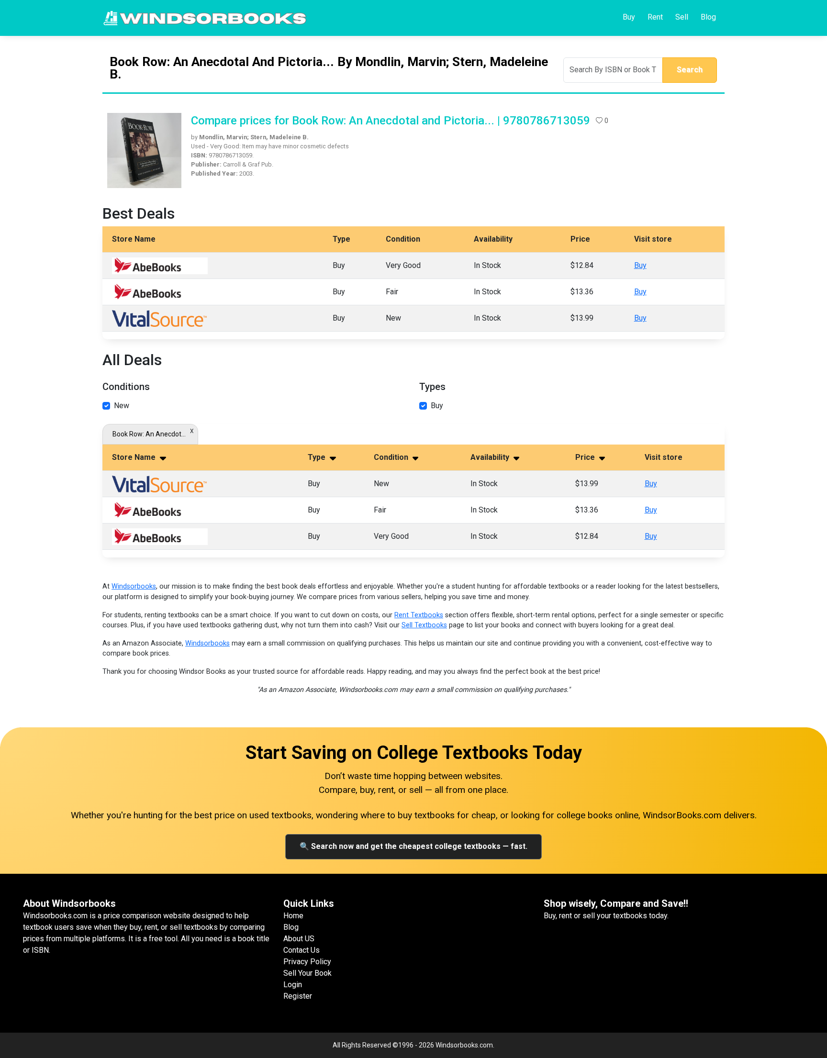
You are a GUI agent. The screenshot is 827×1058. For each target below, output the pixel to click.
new (121, 405)
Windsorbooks (134, 586)
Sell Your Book (307, 973)
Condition (392, 457)
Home (293, 915)
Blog (708, 17)
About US (298, 938)
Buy (629, 17)
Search (690, 69)
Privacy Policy (307, 961)
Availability (490, 457)
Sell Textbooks (424, 625)
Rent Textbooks (418, 615)
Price (586, 457)
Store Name (134, 457)
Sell (681, 17)
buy (437, 405)
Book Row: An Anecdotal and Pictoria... (150, 434)
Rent (655, 17)
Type (317, 457)
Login (292, 984)
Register (297, 996)
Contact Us (301, 950)
